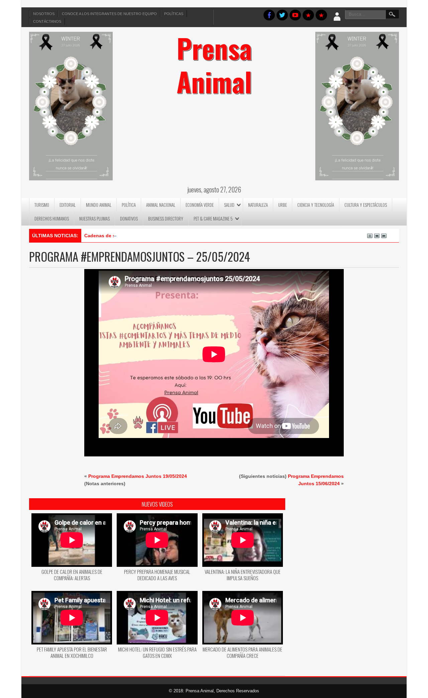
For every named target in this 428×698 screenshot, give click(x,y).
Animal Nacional (160, 204)
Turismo (41, 204)
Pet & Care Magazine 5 (213, 218)
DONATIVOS (129, 218)
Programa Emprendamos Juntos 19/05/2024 (137, 476)
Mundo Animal (98, 204)
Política (129, 204)
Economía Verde (200, 204)
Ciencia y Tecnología (315, 204)
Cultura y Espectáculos (365, 204)
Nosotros (44, 14)
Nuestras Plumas (94, 218)
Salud (229, 204)
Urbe (282, 204)
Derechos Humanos (51, 218)
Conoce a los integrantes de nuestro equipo (109, 14)
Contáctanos (47, 21)
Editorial (68, 204)
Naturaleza (258, 204)
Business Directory (165, 218)
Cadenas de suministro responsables (127, 235)
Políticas (173, 14)
